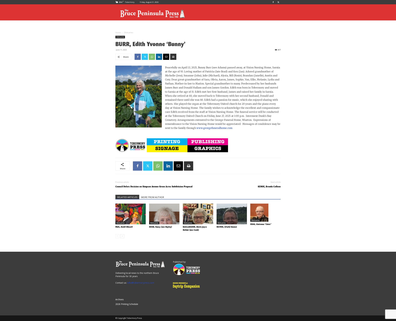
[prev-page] (117, 236)
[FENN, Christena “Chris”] (265, 213)
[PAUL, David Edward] (130, 214)
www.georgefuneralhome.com (214, 128)
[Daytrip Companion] (187, 288)
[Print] (173, 57)
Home (118, 32)
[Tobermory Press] (186, 274)
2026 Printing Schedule (126, 304)
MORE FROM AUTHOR (152, 197)
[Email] (166, 57)
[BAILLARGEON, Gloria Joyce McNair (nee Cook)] (198, 214)
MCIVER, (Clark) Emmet (227, 227)
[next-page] (122, 236)
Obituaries (120, 37)
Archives (119, 299)
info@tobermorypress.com (140, 282)
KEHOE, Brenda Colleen (269, 186)
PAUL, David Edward (124, 227)
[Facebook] (273, 2)
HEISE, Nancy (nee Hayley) (160, 227)
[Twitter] (278, 2)
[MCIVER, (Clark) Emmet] (232, 214)
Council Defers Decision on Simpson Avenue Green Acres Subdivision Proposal (153, 186)
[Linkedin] (159, 57)
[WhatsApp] (152, 57)
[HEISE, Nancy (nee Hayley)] (164, 214)
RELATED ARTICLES (127, 197)
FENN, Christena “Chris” (260, 224)
